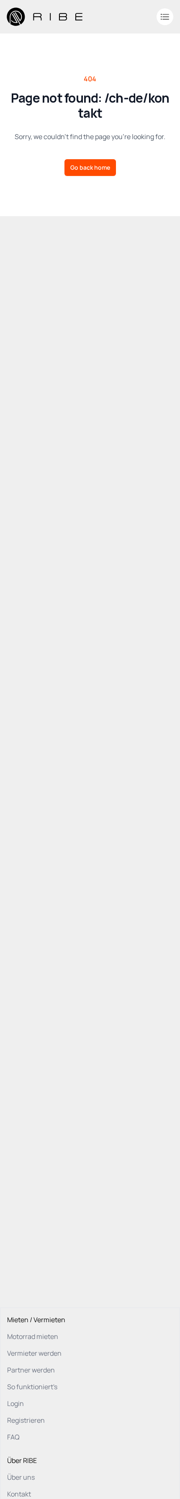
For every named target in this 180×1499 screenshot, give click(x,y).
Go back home (90, 167)
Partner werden (31, 1370)
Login (15, 1403)
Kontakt (19, 1494)
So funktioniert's (32, 1386)
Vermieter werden (34, 1353)
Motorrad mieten (32, 1336)
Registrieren (26, 1420)
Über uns (21, 1477)
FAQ (13, 1437)
